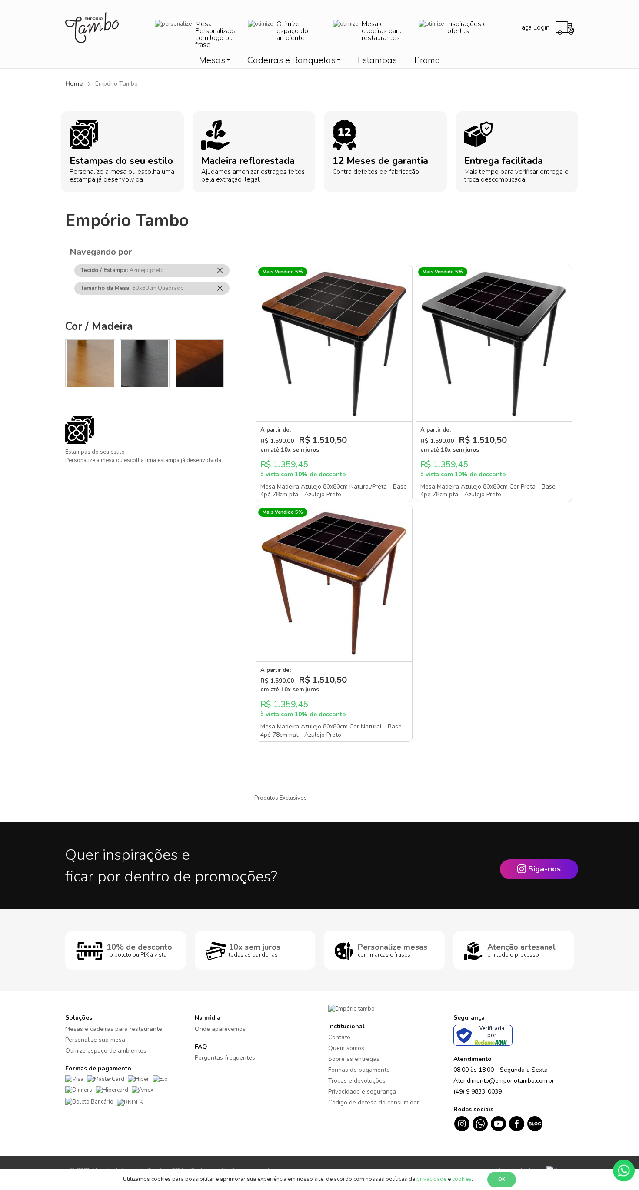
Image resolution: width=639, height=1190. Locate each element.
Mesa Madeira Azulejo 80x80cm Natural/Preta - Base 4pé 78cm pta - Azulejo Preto (333, 490)
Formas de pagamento (359, 1070)
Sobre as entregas (353, 1059)
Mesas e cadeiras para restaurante (113, 1029)
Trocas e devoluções (357, 1081)
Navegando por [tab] (101, 252)
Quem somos (346, 1048)
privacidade (431, 1179)
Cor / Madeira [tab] (99, 326)
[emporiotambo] (351, 1008)
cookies (462, 1179)
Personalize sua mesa (95, 1040)
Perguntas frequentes (225, 1058)
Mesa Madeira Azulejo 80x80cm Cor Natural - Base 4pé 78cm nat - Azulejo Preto (331, 730)
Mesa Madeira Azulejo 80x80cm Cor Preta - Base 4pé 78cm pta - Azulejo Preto (488, 490)
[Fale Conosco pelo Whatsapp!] (624, 1170)
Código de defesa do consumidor (373, 1102)
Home (74, 84)
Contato (339, 1037)
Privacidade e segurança (362, 1091)
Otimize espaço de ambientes (105, 1051)
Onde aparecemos (220, 1029)
